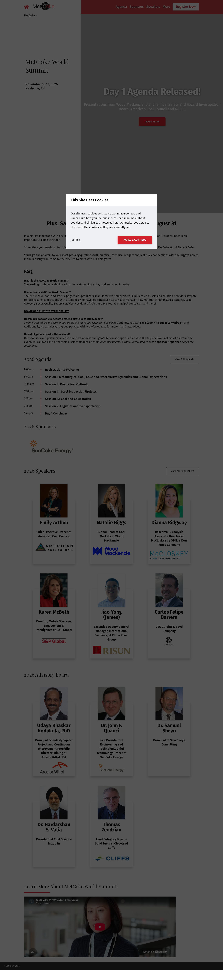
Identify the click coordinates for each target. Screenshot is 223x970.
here (115, 222)
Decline (75, 239)
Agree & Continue (135, 239)
